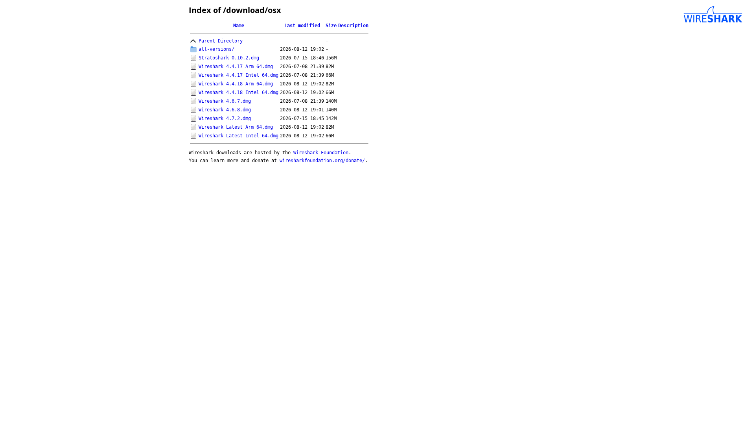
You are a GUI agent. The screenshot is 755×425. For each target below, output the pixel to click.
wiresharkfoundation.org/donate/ (322, 160)
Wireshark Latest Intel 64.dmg (238, 136)
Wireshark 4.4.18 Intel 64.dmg (238, 92)
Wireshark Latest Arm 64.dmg (236, 127)
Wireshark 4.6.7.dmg (225, 101)
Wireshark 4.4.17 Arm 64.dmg (236, 66)
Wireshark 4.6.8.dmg (225, 110)
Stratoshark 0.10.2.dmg (229, 58)
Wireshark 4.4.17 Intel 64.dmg (238, 75)
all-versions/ (216, 49)
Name (238, 25)
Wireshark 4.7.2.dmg (225, 118)
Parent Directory (221, 41)
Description (353, 25)
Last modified (302, 25)
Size (331, 25)
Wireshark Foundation (320, 152)
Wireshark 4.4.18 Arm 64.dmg (236, 84)
